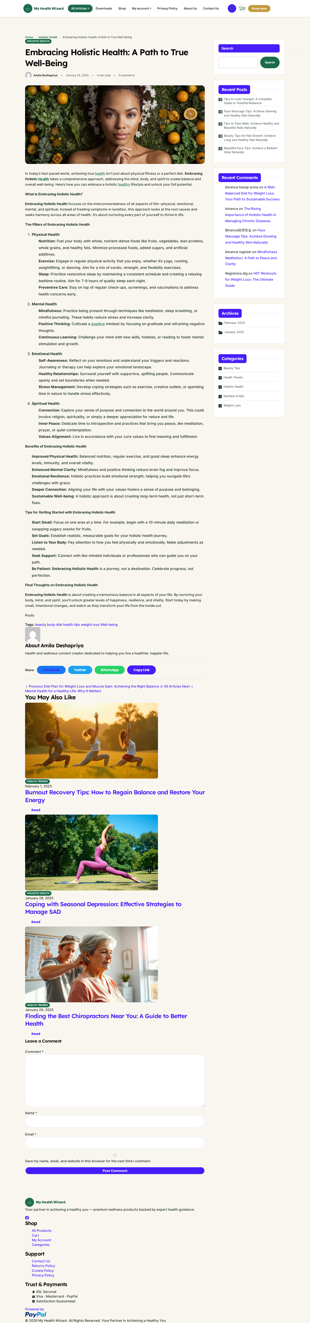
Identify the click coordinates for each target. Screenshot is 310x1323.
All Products (41, 1230)
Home (29, 37)
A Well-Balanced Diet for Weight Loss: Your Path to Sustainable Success (252, 193)
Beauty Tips (232, 368)
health (100, 173)
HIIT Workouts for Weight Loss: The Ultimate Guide (250, 279)
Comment (34, 1052)
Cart (35, 1235)
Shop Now (259, 9)
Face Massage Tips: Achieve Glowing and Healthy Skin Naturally (250, 113)
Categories (41, 1245)
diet (59, 624)
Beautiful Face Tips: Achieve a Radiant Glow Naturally (250, 150)
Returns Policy (43, 1266)
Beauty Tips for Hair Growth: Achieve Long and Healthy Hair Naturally (249, 138)
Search (227, 48)
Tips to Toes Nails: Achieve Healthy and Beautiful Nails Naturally (251, 125)
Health (43, 179)
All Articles (79, 8)
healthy (124, 184)
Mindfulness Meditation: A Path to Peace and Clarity (251, 258)
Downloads (104, 8)
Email (30, 1134)
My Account (41, 1240)
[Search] (232, 8)
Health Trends (37, 781)
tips (77, 624)
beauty (40, 624)
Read (35, 810)
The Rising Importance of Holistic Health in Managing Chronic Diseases (250, 214)
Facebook (51, 670)
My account (140, 8)
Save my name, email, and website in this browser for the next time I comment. (88, 1161)
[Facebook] (27, 1218)
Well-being (109, 624)
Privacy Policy (167, 8)
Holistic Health (48, 37)
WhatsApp (110, 670)
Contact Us (211, 8)
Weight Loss (232, 405)
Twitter (80, 670)
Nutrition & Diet (234, 396)
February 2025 (234, 322)
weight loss (90, 624)
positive (98, 324)
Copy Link (141, 670)
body (51, 624)
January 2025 (234, 332)
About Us (190, 8)
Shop (122, 8)
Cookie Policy (43, 1270)
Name (31, 1113)
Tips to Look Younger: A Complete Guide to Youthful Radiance (248, 101)
